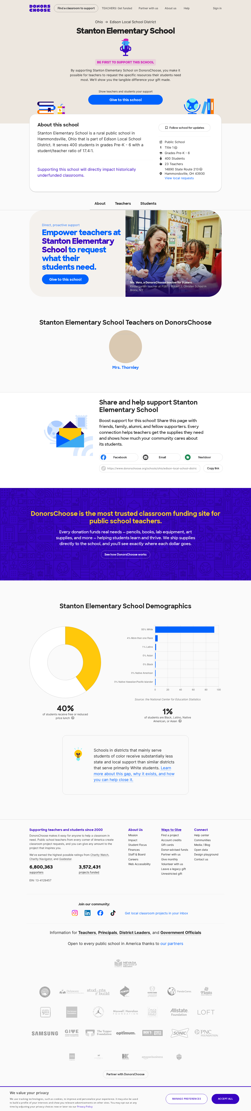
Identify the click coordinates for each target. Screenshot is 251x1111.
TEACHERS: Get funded (117, 8)
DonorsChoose (39, 8)
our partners (171, 943)
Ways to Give (171, 830)
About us (170, 8)
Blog (207, 844)
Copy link (213, 468)
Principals (107, 932)
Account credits (171, 840)
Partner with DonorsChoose (125, 1074)
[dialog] (125, 1098)
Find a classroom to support (76, 8)
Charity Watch (99, 854)
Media (198, 844)
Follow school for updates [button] (186, 128)
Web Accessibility (139, 864)
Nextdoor (204, 457)
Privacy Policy (85, 1106)
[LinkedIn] (87, 913)
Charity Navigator (40, 859)
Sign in (217, 8)
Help (187, 8)
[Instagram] (74, 913)
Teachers (123, 203)
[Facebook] (100, 913)
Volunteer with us (172, 864)
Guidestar (65, 859)
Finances (134, 849)
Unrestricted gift (171, 873)
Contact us (201, 859)
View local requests (179, 178)
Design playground (206, 854)
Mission (133, 835)
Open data (201, 849)
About (100, 203)
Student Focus (137, 844)
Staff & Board (137, 854)
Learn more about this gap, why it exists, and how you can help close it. (134, 774)
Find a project (170, 835)
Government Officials (180, 932)
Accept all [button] (225, 1098)
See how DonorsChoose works (125, 554)
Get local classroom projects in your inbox (156, 913)
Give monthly (169, 859)
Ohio (99, 22)
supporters (41, 869)
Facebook (120, 457)
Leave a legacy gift (173, 869)
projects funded (90, 869)
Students (148, 203)
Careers (133, 859)
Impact (132, 840)
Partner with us (148, 8)
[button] (161, 468)
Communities (202, 840)
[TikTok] (113, 913)
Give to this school (125, 100)
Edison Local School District (133, 22)
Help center (201, 835)
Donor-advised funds (174, 849)
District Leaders (134, 932)
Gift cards (167, 844)
